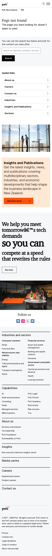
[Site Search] (44, 4)
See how (9, 270)
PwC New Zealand (9, 10)
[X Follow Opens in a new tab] (28, 321)
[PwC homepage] (5, 3)
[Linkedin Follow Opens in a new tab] (18, 321)
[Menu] (48, 4)
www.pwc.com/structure (16, 526)
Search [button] (8, 58)
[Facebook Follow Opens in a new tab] (32, 321)
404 (22, 10)
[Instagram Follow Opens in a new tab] (23, 321)
